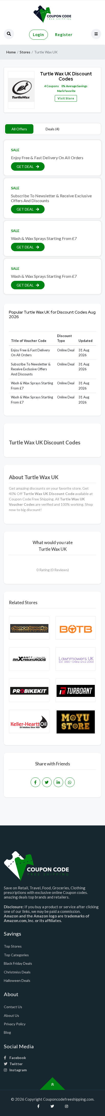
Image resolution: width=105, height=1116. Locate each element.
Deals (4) (52, 129)
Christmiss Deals (17, 972)
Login (38, 34)
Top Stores (13, 946)
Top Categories (16, 955)
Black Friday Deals (18, 963)
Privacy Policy (14, 1024)
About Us (11, 1015)
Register (63, 34)
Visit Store (66, 98)
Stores (25, 52)
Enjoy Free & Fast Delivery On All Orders (47, 157)
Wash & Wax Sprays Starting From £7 (44, 238)
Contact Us (13, 1007)
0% (63, 86)
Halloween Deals (17, 980)
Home (11, 52)
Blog (7, 1032)
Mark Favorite (66, 91)
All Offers (19, 129)
